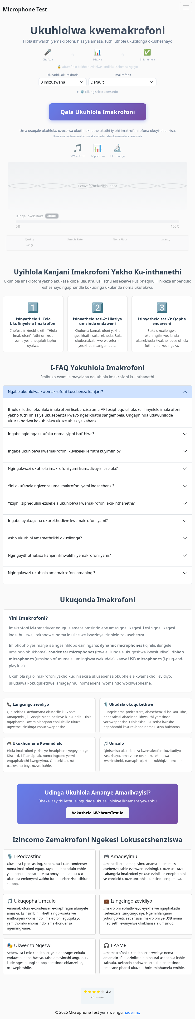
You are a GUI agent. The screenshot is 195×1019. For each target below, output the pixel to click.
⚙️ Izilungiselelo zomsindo (99, 91)
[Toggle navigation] (186, 7)
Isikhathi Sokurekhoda (62, 75)
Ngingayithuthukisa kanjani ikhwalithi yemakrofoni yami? (59, 555)
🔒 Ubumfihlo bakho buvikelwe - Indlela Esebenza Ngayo (97, 67)
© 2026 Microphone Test (77, 1012)
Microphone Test (25, 9)
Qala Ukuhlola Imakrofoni (97, 112)
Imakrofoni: (122, 75)
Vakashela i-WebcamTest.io (97, 812)
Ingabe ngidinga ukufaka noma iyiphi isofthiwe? (51, 433)
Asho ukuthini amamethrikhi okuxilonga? (45, 538)
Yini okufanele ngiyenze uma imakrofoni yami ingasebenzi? (61, 485)
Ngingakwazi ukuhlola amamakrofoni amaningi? (51, 572)
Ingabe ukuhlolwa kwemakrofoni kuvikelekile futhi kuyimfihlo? (64, 451)
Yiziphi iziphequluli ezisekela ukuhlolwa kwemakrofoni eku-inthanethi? (71, 503)
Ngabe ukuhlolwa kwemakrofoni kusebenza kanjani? (55, 391)
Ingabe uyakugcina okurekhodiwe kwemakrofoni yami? (58, 520)
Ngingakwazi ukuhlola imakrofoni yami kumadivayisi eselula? (63, 468)
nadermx (132, 1012)
